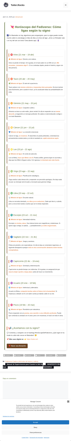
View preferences (36, 432)
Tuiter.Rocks (17, 5)
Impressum (46, 437)
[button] (68, 401)
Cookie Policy (25, 437)
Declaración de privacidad (36, 437)
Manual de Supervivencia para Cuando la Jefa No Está (23, 365)
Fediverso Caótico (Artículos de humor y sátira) (21, 361)
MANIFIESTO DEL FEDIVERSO (51, 365)
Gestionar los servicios (8, 416)
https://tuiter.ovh (32, 339)
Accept (35, 422)
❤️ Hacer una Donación (17, 346)
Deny (35, 427)
